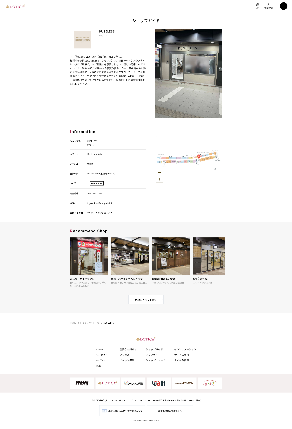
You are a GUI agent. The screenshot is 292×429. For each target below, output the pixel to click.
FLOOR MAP (96, 183)
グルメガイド (103, 355)
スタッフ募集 (127, 360)
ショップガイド (154, 349)
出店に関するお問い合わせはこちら (125, 410)
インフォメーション (185, 349)
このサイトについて (119, 400)
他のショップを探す (146, 300)
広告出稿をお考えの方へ (170, 410)
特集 (98, 365)
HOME (73, 322)
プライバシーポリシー (140, 400)
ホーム (99, 349)
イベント (101, 360)
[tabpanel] (188, 73)
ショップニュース (155, 360)
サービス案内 (181, 355)
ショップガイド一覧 (89, 322)
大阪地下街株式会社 (99, 400)
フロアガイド (153, 355)
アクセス (124, 355)
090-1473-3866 (94, 193)
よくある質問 (181, 360)
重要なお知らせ (128, 349)
